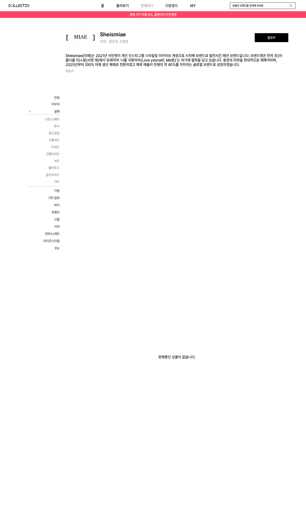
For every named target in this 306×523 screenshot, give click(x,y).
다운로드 (172, 6)
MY (193, 6)
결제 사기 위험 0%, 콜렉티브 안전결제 (153, 14)
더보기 (70, 71)
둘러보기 (122, 6)
